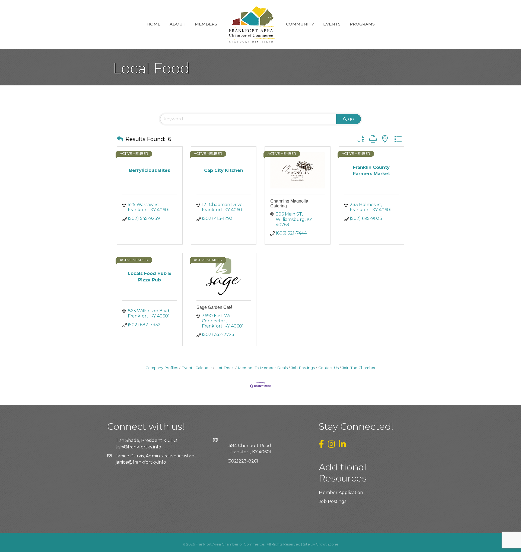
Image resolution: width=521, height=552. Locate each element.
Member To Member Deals (263, 367)
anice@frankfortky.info (141, 462)
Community (300, 24)
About (178, 24)
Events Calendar (197, 367)
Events (332, 24)
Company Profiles (161, 367)
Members (206, 24)
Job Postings (303, 367)
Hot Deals (224, 367)
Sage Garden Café (214, 307)
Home (153, 24)
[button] (120, 139)
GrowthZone (327, 544)
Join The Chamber (359, 367)
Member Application (341, 492)
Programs (362, 24)
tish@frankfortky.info (138, 447)
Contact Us (328, 367)
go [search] (351, 118)
